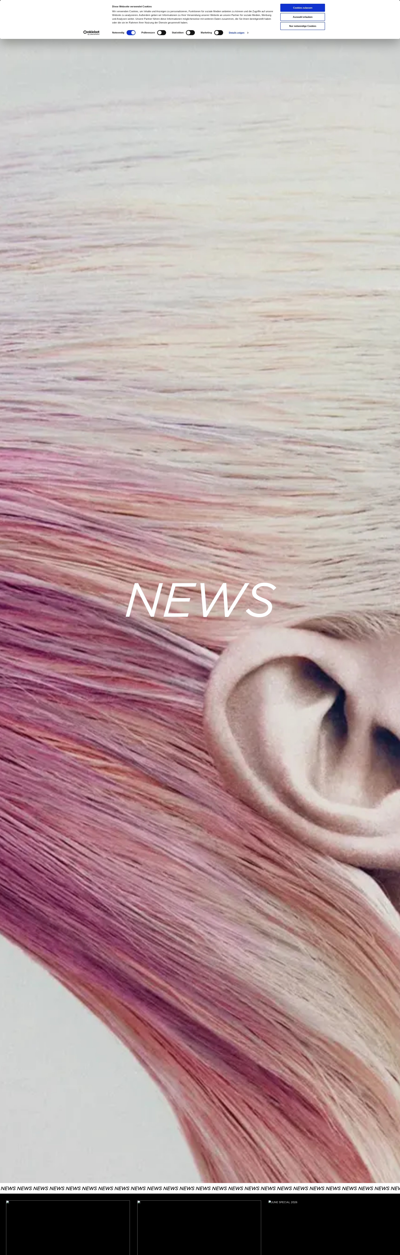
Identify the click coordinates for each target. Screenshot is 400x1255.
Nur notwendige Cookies (302, 26)
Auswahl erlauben (302, 17)
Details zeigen (236, 32)
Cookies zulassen (302, 7)
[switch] (161, 32)
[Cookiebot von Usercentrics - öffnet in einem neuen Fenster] (91, 32)
